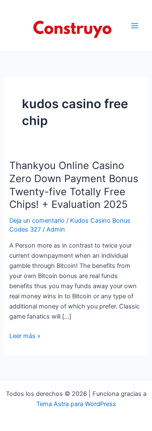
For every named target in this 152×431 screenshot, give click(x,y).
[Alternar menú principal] (135, 26)
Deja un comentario (37, 220)
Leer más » (25, 336)
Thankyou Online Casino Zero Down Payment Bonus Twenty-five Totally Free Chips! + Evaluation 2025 (73, 184)
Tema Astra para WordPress (76, 404)
